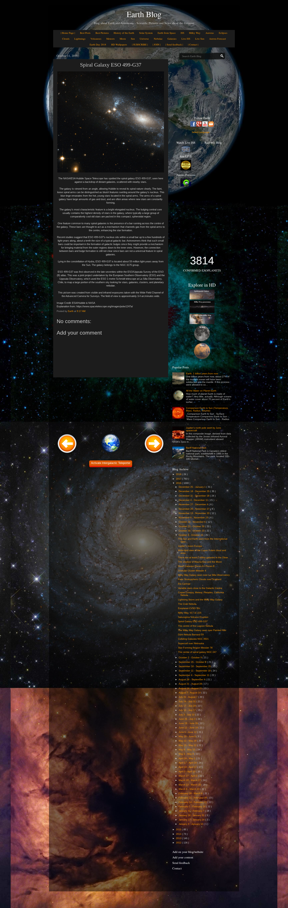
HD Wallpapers (119, 44)
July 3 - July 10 (187, 714)
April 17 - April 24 (188, 763)
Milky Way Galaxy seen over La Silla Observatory (204, 575)
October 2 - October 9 (190, 657)
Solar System (146, 32)
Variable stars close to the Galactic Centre (200, 588)
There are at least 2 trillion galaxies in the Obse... (204, 557)
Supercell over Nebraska (191, 643)
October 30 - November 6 (192, 522)
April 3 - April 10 (187, 771)
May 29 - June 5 (187, 736)
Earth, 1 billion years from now (202, 373)
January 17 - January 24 (192, 819)
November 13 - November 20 (194, 513)
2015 (179, 829)
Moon (123, 38)
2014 (179, 834)
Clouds (66, 38)
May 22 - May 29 (188, 741)
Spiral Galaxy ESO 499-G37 (193, 621)
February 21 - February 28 (193, 797)
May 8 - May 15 (187, 749)
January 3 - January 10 (191, 824)
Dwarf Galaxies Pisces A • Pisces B (196, 566)
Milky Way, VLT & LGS (189, 613)
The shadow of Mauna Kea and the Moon (200, 562)
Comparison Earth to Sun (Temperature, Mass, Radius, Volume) (207, 409)
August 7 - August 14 (190, 692)
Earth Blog (144, 14)
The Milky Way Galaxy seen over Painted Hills (202, 630)
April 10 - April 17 (188, 767)
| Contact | (193, 44)
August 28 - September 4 (192, 679)
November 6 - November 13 (194, 517)
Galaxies (172, 38)
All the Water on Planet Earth (201, 390)
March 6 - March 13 (189, 789)
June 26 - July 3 (187, 719)
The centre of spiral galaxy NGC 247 (197, 652)
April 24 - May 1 (187, 758)
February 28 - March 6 (191, 793)
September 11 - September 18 (195, 670)
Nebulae (158, 38)
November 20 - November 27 (194, 509)
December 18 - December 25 (194, 491)
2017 (179, 479)
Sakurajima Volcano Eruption (193, 617)
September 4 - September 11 (194, 675)
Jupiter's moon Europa (190, 546)
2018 (179, 474)
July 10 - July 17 (187, 710)
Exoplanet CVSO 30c (189, 608)
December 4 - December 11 (194, 500)
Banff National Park (196, 448)
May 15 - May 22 (188, 745)
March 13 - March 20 (190, 784)
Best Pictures (102, 32)
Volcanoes (95, 38)
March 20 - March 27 (190, 780)
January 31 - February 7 (192, 811)
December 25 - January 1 (192, 487)
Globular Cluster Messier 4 (192, 570)
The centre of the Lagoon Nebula (195, 626)
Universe (144, 38)
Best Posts (85, 32)
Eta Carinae (184, 584)
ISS (182, 32)
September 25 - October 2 (193, 662)
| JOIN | (156, 44)
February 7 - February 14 (192, 806)
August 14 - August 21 (191, 688)
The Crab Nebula (187, 604)
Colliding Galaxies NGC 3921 (193, 639)
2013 (179, 838)
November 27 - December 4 (194, 504)
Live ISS (186, 38)
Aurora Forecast (217, 38)
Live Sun (199, 38)
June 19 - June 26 (188, 723)
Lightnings (80, 38)
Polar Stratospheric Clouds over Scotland (199, 579)
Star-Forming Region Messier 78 (195, 648)
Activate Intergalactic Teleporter (110, 463)
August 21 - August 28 (191, 684)
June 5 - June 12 (188, 732)
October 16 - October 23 (192, 530)
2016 (179, 483)
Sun (133, 38)
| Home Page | (68, 32)
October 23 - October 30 (192, 526)
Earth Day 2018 (98, 44)
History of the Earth (124, 32)
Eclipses (223, 32)
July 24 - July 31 (187, 701)
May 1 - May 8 (186, 754)
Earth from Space (167, 32)
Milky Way (194, 32)
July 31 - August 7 (188, 697)
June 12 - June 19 (188, 727)
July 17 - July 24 (187, 706)
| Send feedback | (174, 44)
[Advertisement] (111, 405)
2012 (179, 842)
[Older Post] (154, 453)
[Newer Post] (67, 453)
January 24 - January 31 (192, 815)
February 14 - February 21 (193, 802)
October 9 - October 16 (191, 535)
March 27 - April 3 (188, 776)
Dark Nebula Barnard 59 (191, 634)
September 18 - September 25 (195, 666)
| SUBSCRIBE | (140, 44)
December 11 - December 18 (194, 496)
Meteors (110, 38)
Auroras (210, 32)
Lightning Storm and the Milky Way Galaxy (200, 599)
